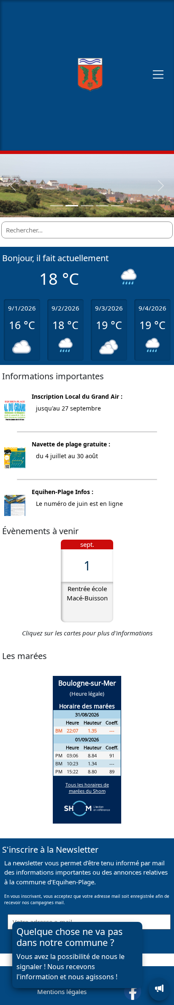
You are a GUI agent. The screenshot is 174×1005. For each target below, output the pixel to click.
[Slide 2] (71, 206)
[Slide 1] (56, 206)
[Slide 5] (117, 206)
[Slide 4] (102, 206)
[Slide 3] (87, 206)
